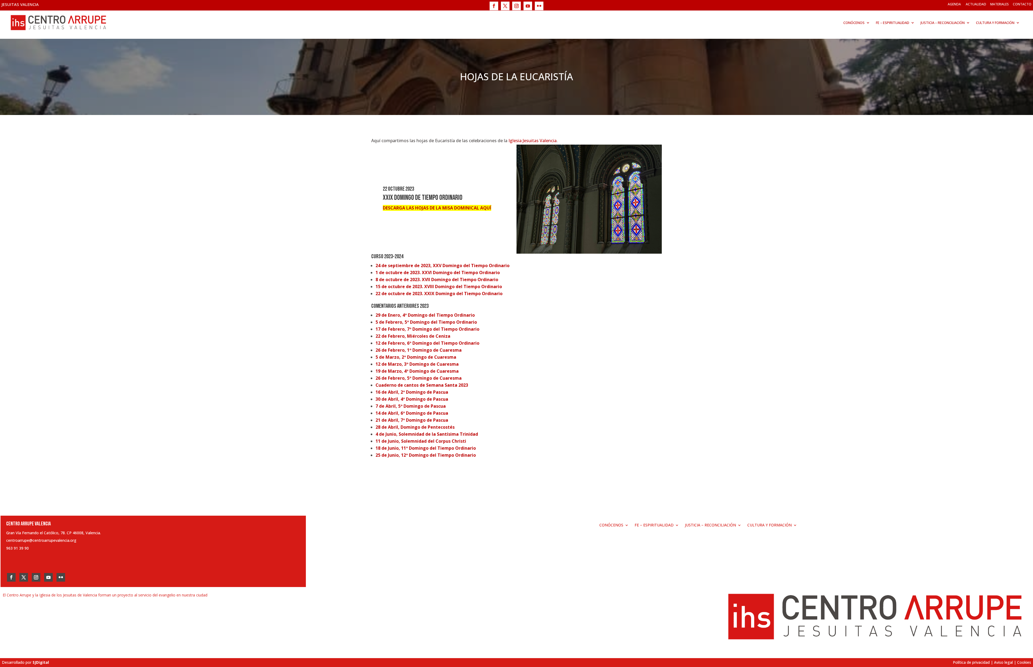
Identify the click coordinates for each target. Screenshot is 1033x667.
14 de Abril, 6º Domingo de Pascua (412, 413)
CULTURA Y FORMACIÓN (995, 22)
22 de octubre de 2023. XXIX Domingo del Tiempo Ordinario (439, 293)
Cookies (1024, 662)
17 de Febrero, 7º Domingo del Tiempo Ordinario (427, 329)
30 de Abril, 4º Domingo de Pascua (412, 399)
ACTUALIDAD (976, 4)
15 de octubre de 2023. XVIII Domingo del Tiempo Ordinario (439, 286)
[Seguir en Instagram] (516, 6)
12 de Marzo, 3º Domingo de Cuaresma (417, 364)
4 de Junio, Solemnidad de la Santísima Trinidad (427, 434)
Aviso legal (1003, 662)
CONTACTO (1022, 4)
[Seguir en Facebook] (494, 6)
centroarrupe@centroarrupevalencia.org (41, 540)
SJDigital (41, 662)
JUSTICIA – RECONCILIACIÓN (943, 22)
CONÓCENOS (854, 22)
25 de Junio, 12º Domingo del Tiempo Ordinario (426, 455)
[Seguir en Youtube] (527, 6)
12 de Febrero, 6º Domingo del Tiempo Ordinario (427, 343)
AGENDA (954, 4)
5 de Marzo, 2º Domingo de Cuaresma (416, 357)
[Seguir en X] (505, 6)
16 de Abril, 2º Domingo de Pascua (412, 392)
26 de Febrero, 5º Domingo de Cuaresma (419, 378)
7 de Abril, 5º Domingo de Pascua (411, 406)
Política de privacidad (971, 662)
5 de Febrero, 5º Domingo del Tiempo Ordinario (426, 322)
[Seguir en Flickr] (539, 6)
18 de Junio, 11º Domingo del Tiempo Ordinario (426, 448)
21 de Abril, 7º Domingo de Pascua (412, 420)
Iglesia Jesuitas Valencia (532, 141)
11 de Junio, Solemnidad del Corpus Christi (421, 441)
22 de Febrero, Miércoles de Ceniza (413, 336)
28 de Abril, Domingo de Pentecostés (415, 427)
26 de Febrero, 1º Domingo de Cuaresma (419, 350)
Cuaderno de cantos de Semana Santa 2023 (422, 385)
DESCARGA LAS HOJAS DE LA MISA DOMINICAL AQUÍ (437, 208)
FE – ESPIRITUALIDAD (892, 22)
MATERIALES (999, 4)
